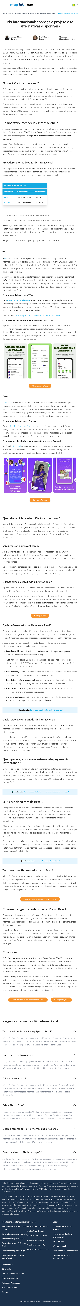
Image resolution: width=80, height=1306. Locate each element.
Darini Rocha (44, 37)
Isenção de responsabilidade (69, 13)
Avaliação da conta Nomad (38, 1249)
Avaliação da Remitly (35, 1240)
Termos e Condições (10, 1278)
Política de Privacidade (11, 1283)
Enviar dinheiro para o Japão (13, 1238)
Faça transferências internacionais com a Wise (40, 899)
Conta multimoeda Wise (37, 1235)
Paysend (8, 402)
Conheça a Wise (40, 616)
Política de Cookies (9, 1287)
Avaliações (31, 1222)
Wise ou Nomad (59, 1246)
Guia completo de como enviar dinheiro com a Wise (37, 315)
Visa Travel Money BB (36, 1245)
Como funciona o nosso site (13, 1273)
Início (3, 13)
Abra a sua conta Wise (40, 386)
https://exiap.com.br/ (22, 1183)
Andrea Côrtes (16, 37)
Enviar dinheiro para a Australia (14, 1234)
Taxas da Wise (58, 1241)
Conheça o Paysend (40, 500)
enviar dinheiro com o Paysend (20, 426)
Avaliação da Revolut (35, 1231)
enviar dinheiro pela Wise (18, 300)
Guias (9, 13)
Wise (6, 258)
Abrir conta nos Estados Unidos (65, 1250)
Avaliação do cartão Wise (37, 1226)
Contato (5, 1292)
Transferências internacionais (14, 1222)
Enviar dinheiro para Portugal (13, 1250)
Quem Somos (7, 1264)
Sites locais (6, 1269)
